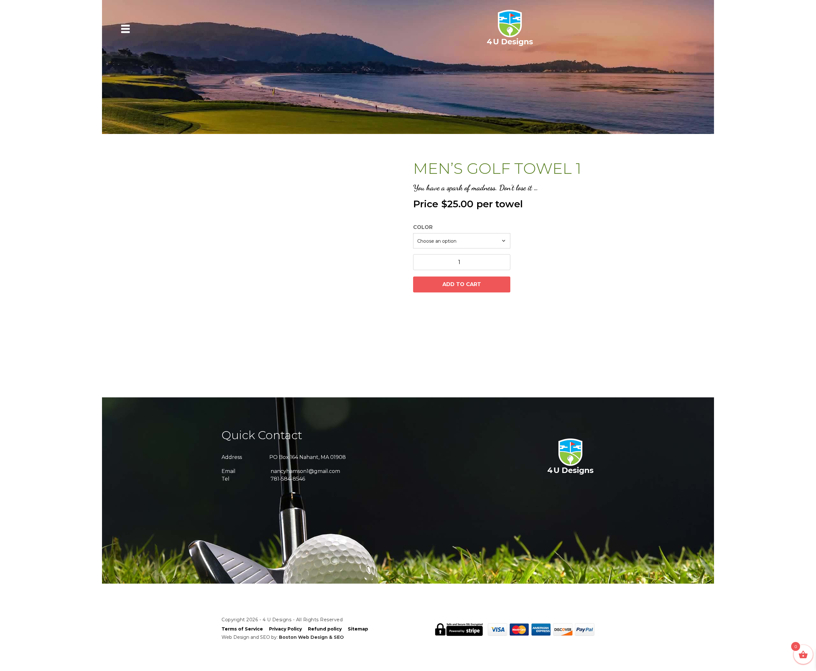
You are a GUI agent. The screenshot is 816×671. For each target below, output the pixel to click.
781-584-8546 (288, 479)
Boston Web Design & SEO (311, 637)
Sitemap (358, 629)
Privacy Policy (285, 629)
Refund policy (325, 629)
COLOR (423, 227)
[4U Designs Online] (510, 45)
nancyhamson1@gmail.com (305, 471)
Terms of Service (242, 629)
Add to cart (461, 284)
